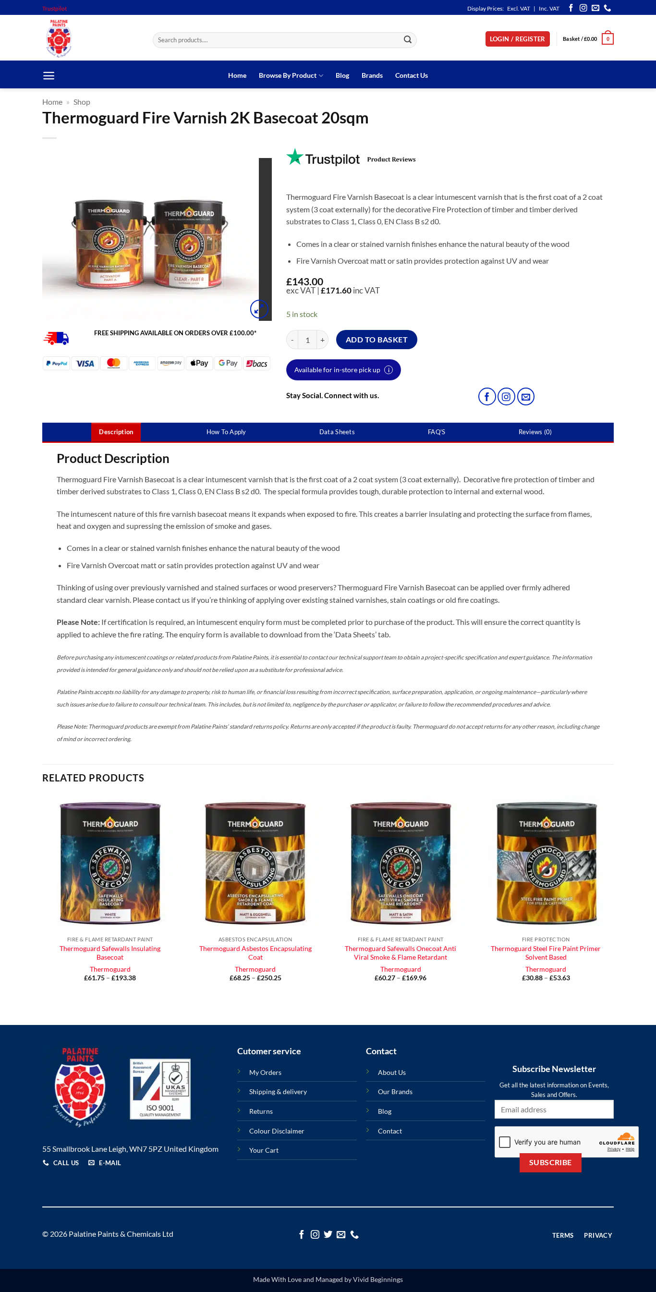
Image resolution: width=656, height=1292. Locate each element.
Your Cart (264, 1150)
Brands (372, 75)
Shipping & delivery (278, 1091)
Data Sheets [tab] (337, 432)
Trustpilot (54, 8)
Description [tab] (116, 432)
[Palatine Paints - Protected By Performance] (90, 39)
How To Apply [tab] (226, 432)
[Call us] (607, 8)
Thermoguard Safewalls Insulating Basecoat (110, 953)
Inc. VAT (549, 8)
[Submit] (408, 40)
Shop (81, 101)
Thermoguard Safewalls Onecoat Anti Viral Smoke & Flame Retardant (400, 953)
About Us (392, 1072)
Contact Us (411, 75)
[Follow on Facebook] (571, 8)
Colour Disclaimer (276, 1131)
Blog (342, 75)
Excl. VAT (518, 8)
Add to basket (377, 339)
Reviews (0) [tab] (535, 432)
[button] (518, 39)
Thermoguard (110, 969)
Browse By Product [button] (287, 75)
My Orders (265, 1072)
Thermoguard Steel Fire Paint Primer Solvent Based (546, 953)
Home (237, 75)
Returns (261, 1111)
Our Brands (395, 1091)
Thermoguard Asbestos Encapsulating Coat (255, 953)
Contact (390, 1131)
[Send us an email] (595, 8)
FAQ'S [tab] (436, 432)
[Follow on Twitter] (328, 1235)
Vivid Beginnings (378, 1279)
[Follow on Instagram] (583, 8)
